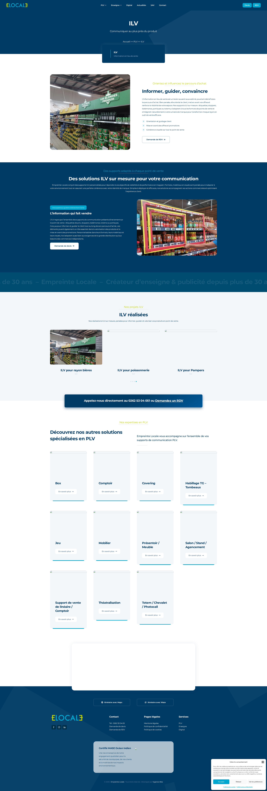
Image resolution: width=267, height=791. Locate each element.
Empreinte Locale (117, 782)
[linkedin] (64, 727)
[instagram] (59, 727)
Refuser (238, 782)
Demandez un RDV (169, 400)
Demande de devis (117, 726)
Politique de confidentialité (245, 787)
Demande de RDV (117, 730)
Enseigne (183, 726)
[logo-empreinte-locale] (17, 4)
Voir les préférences (256, 782)
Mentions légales (151, 723)
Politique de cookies (229, 787)
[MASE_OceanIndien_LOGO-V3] (150, 749)
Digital (182, 730)
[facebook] (54, 727)
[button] (263, 762)
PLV (135, 41)
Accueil (126, 41)
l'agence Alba (158, 782)
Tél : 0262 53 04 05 (117, 723)
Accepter (221, 782)
